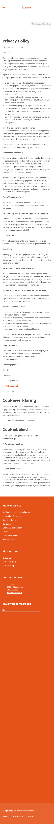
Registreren (7, 558)
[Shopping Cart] (49, 7)
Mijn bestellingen (9, 562)
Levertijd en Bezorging (12, 516)
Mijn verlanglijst (9, 566)
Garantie (6, 531)
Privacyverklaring (17, 816)
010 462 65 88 (12, 590)
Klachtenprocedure (10, 535)
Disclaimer (30, 816)
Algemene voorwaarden (12, 528)
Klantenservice (8, 524)
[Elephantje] (27, 7)
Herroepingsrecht (10, 539)
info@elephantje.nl (10, 386)
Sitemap (6, 816)
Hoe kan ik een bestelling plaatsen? (17, 512)
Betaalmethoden (9, 520)
